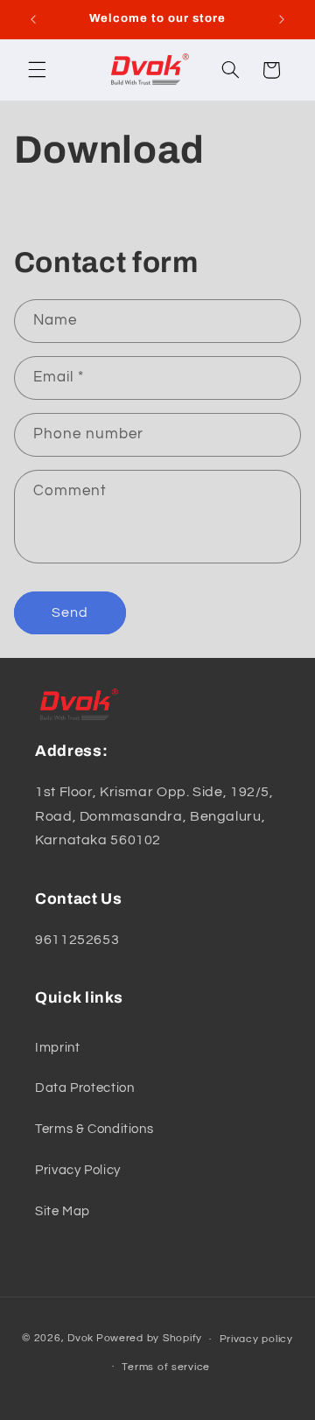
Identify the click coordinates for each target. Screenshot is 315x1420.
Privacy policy (256, 1339)
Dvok (80, 1339)
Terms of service (166, 1367)
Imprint (57, 1047)
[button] (37, 70)
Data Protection (84, 1088)
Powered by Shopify (149, 1339)
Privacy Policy (78, 1170)
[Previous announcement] (33, 19)
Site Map (62, 1211)
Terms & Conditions (94, 1129)
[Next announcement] (281, 19)
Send (70, 612)
